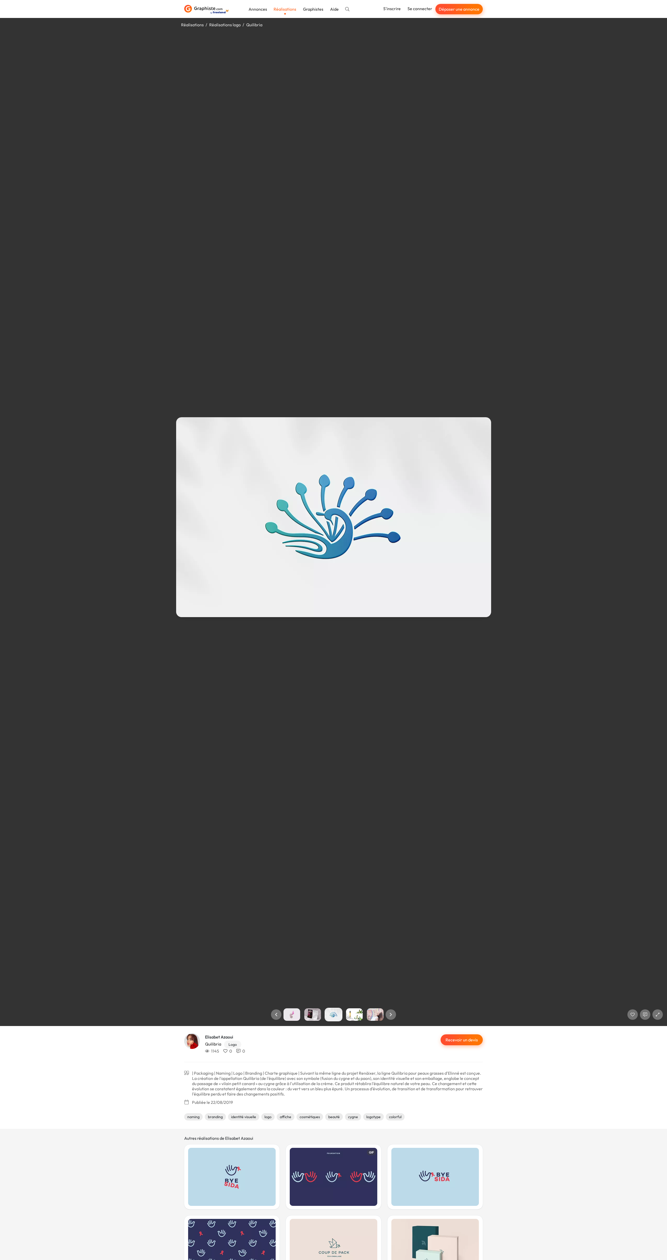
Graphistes (313, 9)
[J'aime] (632, 1014)
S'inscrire (392, 8)
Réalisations (285, 9)
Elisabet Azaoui (219, 1037)
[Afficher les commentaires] (645, 1014)
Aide (334, 9)
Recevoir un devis (462, 1039)
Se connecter (419, 8)
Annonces (258, 9)
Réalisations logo (225, 24)
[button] (276, 1014)
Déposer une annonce (459, 9)
